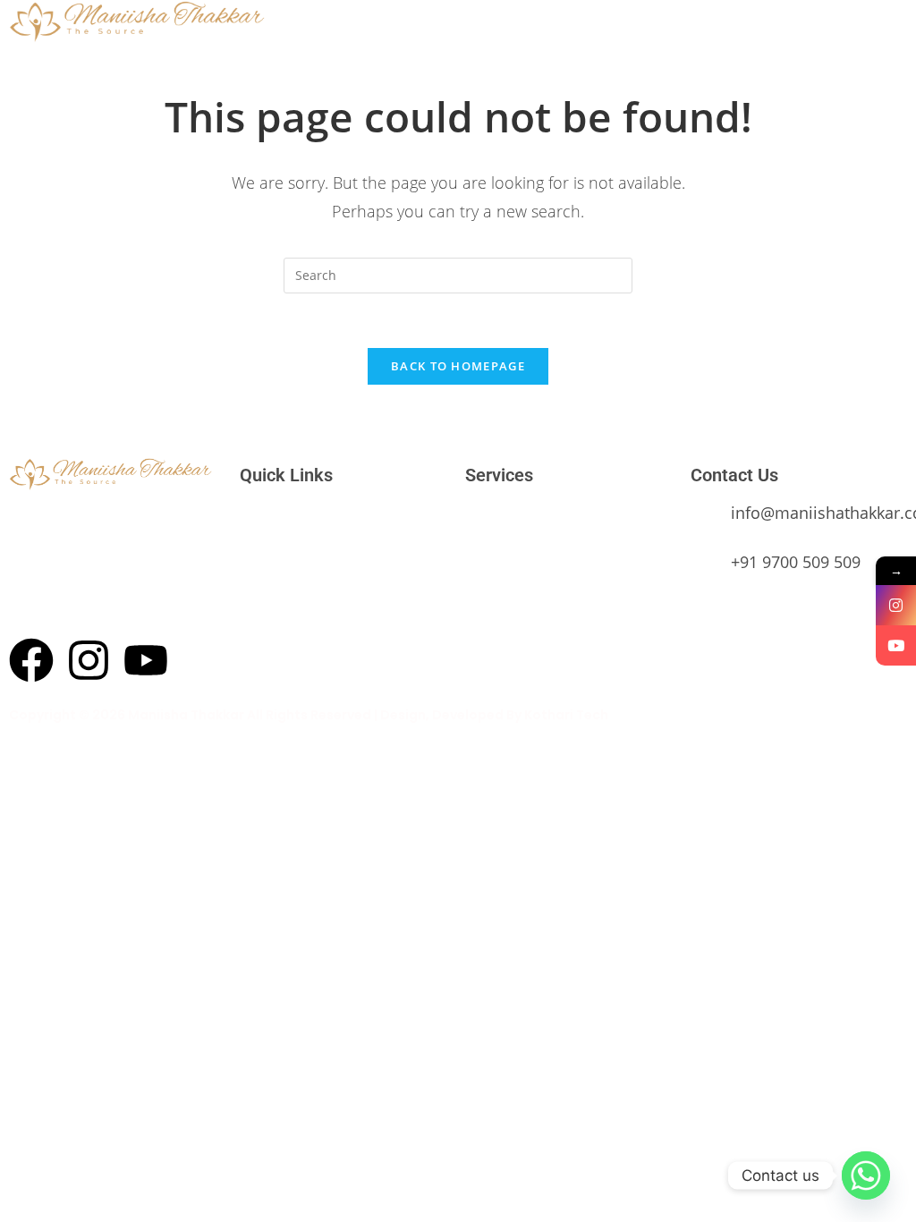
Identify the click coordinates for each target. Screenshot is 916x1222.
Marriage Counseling (522, 515)
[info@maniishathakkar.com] (704, 521)
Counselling (497, 569)
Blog (252, 649)
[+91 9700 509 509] (704, 570)
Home (256, 515)
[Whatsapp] (866, 1175)
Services (262, 569)
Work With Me (278, 596)
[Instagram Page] (896, 605)
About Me (266, 542)
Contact (262, 622)
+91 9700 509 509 (796, 562)
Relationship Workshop (529, 542)
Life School (495, 622)
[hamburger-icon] (728, 22)
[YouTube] (896, 645)
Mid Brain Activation (521, 596)
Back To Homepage (458, 366)
